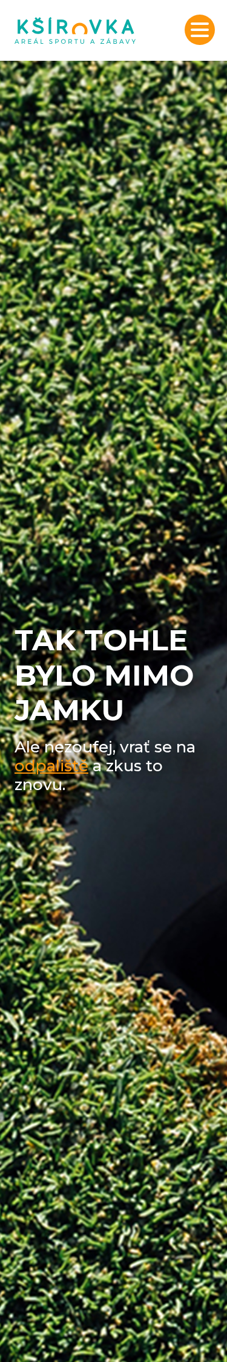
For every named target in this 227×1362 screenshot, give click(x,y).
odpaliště (51, 766)
